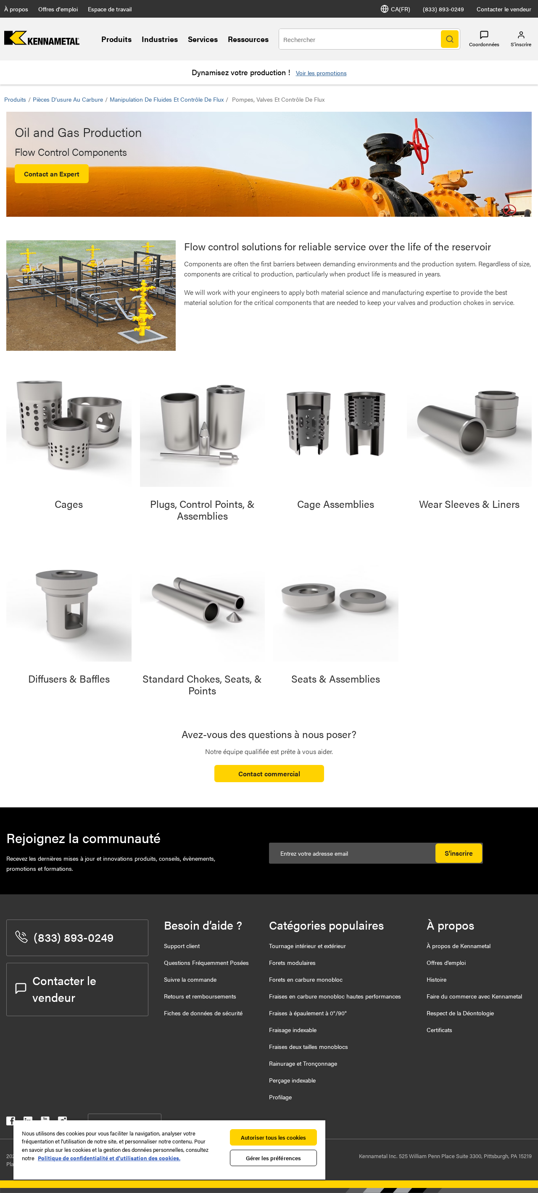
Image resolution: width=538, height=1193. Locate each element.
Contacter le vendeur (504, 9)
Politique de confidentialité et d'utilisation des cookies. (109, 1158)
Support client (182, 945)
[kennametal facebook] (10, 1122)
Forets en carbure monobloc (306, 979)
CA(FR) (400, 9)
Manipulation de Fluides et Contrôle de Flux (167, 99)
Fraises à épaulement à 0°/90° (308, 1013)
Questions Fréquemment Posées (206, 962)
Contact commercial (269, 773)
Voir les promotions (321, 72)
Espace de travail (110, 9)
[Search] (450, 39)
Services (203, 39)
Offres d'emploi (58, 9)
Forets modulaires (292, 962)
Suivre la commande (190, 979)
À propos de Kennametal (459, 945)
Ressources (248, 39)
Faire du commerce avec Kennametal (474, 996)
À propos (16, 9)
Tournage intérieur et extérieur (307, 945)
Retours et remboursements (200, 996)
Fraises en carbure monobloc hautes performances (335, 996)
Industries (160, 39)
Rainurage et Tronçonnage (303, 1063)
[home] (41, 42)
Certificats (439, 1029)
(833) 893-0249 (443, 9)
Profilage (280, 1097)
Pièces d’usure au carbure (68, 99)
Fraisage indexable (292, 1029)
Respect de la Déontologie (460, 1013)
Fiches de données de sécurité (203, 1013)
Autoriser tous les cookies (273, 1137)
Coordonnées (484, 44)
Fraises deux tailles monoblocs (308, 1046)
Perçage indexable (292, 1080)
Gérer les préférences (273, 1158)
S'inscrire (459, 853)
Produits (116, 39)
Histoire (436, 979)
